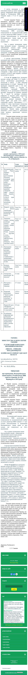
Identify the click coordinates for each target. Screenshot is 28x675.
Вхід (17, 562)
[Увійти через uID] (11, 574)
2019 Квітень (6, 642)
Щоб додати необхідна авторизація (14, 624)
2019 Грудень (6, 644)
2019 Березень (6, 639)
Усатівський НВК (7, 3)
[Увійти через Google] (16, 574)
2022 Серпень (6, 647)
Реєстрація (12, 562)
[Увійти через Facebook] (14, 574)
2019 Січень (6, 636)
